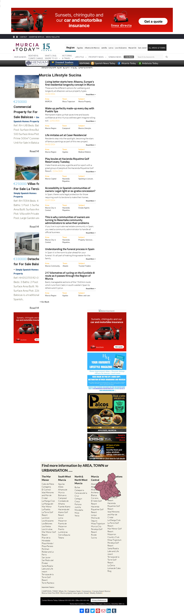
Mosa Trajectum (68, 102)
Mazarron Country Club (113, 535)
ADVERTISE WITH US (36, 37)
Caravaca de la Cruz (81, 494)
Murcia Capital (50, 179)
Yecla (77, 515)
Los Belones (47, 523)
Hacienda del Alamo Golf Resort (63, 512)
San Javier (142, 48)
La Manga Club (48, 501)
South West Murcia (64, 478)
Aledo (60, 486)
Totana (61, 537)
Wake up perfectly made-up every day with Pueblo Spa (69, 110)
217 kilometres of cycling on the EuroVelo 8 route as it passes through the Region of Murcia (70, 276)
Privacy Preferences (99, 600)
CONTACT (23, 37)
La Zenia (111, 565)
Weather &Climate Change (35, 57)
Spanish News (114, 57)
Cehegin (78, 498)
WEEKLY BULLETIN (53, 37)
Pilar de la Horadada (46, 539)
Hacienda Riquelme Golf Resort (97, 509)
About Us (106, 604)
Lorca (111, 48)
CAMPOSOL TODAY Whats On (54, 591)
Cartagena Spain (74, 591)
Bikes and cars (84, 296)
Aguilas (65, 152)
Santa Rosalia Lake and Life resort (47, 569)
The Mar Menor (46, 478)
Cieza (77, 501)
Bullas (77, 487)
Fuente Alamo (64, 506)
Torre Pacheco (48, 583)
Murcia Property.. (85, 102)
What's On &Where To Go (51, 57)
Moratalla (79, 510)
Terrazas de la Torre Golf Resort (47, 577)
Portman (45, 549)
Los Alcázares (121, 48)
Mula (77, 512)
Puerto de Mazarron (62, 525)
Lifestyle (79, 57)
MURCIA (48, 102)
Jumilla (104, 48)
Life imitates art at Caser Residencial (65, 135)
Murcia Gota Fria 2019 (50, 593)
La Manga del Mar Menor (47, 505)
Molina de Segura (95, 519)
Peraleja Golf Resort (96, 530)
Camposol (66, 128)
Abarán (65, 266)
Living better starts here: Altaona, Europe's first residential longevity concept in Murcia (70, 83)
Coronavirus (86, 591)
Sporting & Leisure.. (86, 179)
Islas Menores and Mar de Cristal (48, 495)
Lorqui (94, 515)
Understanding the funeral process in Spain (69, 249)
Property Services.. (85, 240)
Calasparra (79, 490)
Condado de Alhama (63, 502)
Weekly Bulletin (96, 593)
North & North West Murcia (81, 480)
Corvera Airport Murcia (101, 591)
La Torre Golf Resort (47, 513)
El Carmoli (46, 489)
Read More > (91, 94)
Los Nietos (46, 526)
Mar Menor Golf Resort (49, 533)
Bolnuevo (62, 495)
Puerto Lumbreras (62, 530)
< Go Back (44, 302)
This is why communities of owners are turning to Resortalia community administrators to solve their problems (67, 220)
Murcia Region (50, 128)
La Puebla (46, 509)
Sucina (94, 537)
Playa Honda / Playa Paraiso (47, 544)
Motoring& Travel (67, 57)
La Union (45, 518)
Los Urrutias (47, 529)
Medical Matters (84, 152)
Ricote (94, 535)
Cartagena (46, 486)
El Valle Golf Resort (96, 502)
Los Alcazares (47, 520)
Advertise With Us (117, 604)
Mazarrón (132, 48)
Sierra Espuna (64, 535)
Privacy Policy (92, 604)
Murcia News (20, 57)
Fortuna (78, 504)
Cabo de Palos (48, 484)
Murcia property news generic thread (74, 593)
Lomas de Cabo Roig (114, 569)
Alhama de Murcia (92, 48)
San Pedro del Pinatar (48, 561)
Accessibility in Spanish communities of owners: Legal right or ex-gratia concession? (70, 190)
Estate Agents (84, 208)
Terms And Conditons (77, 604)
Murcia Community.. (53, 266)
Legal (100, 604)
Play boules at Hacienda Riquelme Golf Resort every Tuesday (67, 160)
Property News (96, 57)
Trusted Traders (85, 266)
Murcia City (96, 526)
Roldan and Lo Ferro (48, 553)
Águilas (80, 48)
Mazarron (62, 520)
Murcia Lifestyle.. (85, 128)
